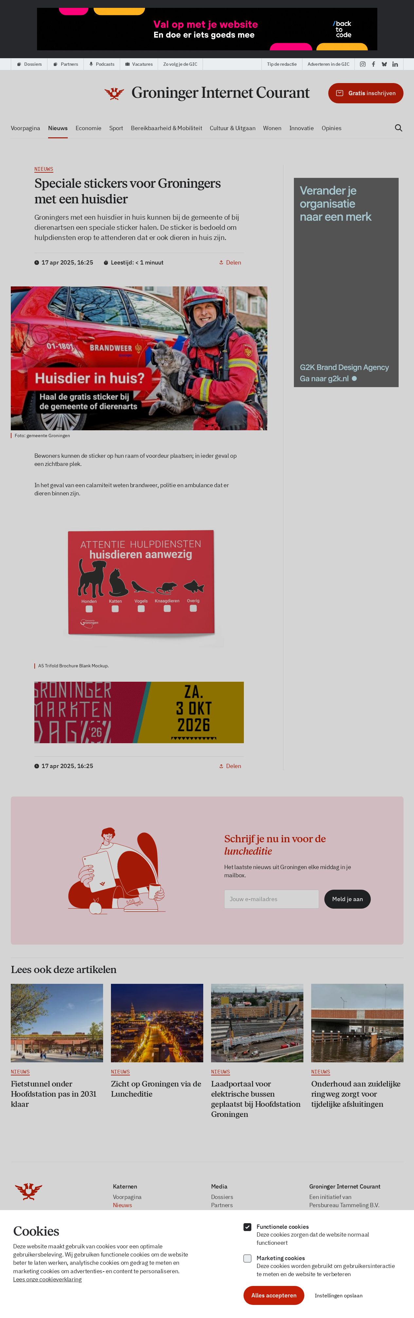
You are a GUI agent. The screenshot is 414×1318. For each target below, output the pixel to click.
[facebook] (373, 64)
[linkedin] (395, 64)
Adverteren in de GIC (328, 64)
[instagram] (362, 64)
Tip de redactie (282, 64)
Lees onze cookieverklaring (47, 1279)
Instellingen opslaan (339, 1295)
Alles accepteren (274, 1295)
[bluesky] (384, 64)
